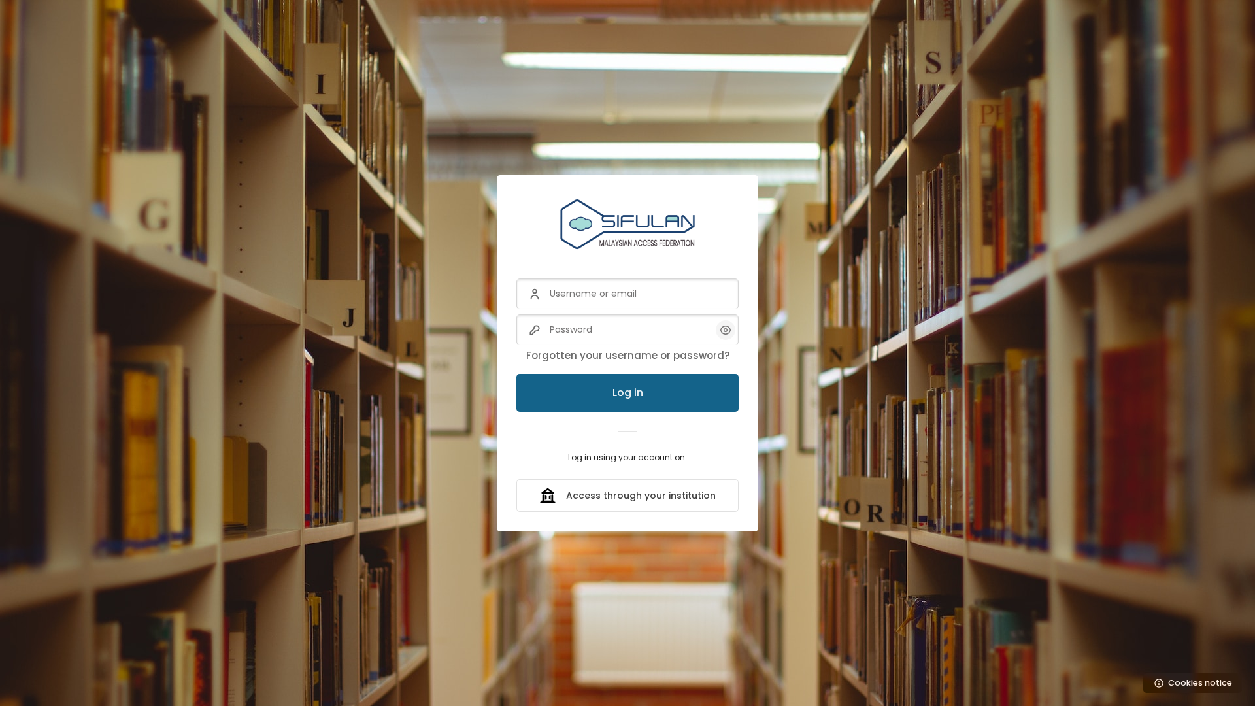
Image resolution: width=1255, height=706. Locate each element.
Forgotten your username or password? (627, 355)
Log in (627, 392)
